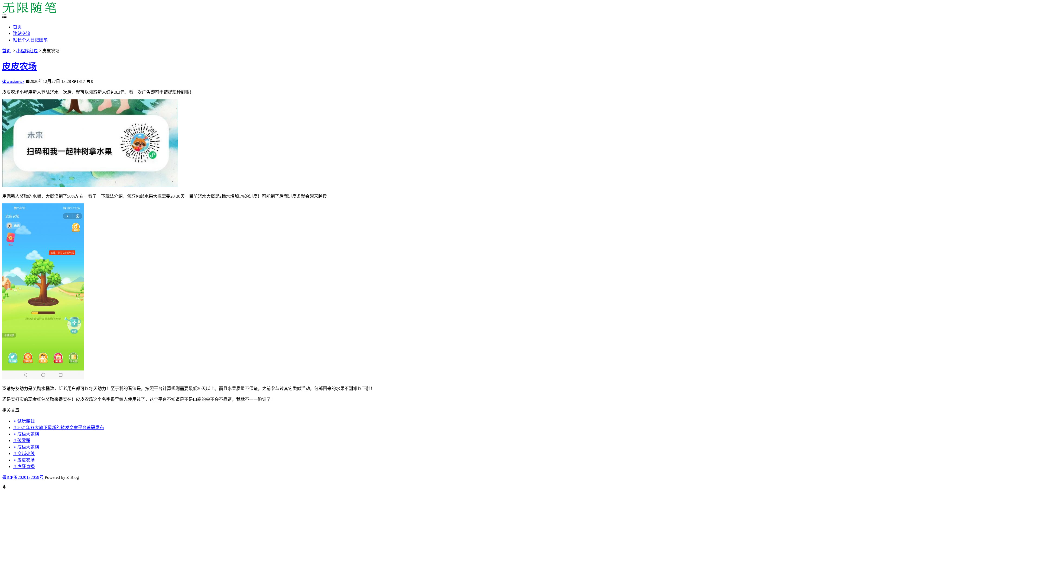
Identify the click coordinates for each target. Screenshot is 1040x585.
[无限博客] (29, 11)
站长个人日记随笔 (30, 40)
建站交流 (21, 33)
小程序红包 (27, 50)
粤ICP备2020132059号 (23, 477)
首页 (17, 27)
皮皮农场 (19, 66)
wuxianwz (15, 81)
